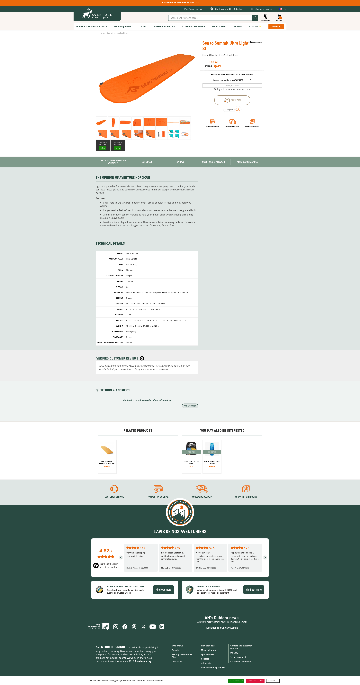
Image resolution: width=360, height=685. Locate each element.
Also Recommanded (247, 161)
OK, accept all (237, 680)
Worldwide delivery (232, 127)
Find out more (163, 589)
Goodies (205, 658)
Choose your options (221, 80)
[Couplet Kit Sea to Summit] (191, 456)
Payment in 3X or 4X (158, 497)
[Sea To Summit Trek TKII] (212, 456)
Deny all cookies (256, 680)
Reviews (180, 161)
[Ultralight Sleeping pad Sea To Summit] (107, 456)
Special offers (207, 654)
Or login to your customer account (232, 89)
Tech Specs (146, 161)
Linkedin (162, 626)
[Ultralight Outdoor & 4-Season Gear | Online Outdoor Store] (97, 13)
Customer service (114, 497)
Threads (134, 626)
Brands (175, 650)
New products (208, 645)
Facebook (124, 626)
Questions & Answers (213, 161)
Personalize (273, 680)
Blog (98, 626)
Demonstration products (213, 667)
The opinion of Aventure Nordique (112, 162)
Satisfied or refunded (240, 661)
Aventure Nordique (111, 647)
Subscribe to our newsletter (222, 627)
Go (255, 18)
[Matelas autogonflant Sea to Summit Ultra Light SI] (101, 122)
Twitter (143, 626)
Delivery (234, 652)
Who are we (177, 645)
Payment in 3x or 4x (212, 127)
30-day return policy (252, 127)
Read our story (143, 661)
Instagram (115, 626)
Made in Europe (208, 650)
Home (102, 33)
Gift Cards (206, 663)
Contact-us (177, 661)
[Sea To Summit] (255, 42)
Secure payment (238, 657)
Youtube (152, 626)
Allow (103, 148)
